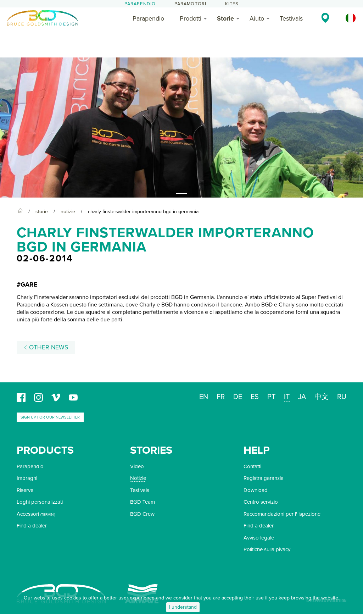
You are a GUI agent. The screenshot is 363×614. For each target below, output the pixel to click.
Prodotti (190, 18)
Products (45, 450)
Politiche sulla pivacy (267, 549)
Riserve (25, 490)
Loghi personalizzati (40, 502)
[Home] (20, 212)
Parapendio (140, 4)
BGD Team (142, 502)
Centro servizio (261, 502)
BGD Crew (142, 514)
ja (302, 397)
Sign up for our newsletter (50, 417)
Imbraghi (27, 478)
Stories (151, 450)
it (287, 397)
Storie (225, 18)
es (255, 397)
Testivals (291, 18)
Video (137, 466)
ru (341, 397)
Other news (47, 347)
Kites (232, 4)
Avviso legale (259, 538)
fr (221, 397)
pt (271, 397)
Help (257, 450)
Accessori (28, 514)
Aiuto (257, 18)
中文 (321, 397)
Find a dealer (32, 525)
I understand (183, 607)
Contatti (252, 466)
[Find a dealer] (325, 17)
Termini (47, 515)
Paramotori (190, 4)
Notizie (138, 478)
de (237, 397)
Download (256, 490)
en (203, 397)
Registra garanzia (264, 478)
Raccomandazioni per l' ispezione (282, 514)
